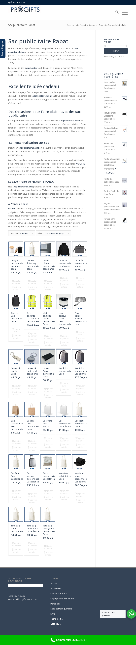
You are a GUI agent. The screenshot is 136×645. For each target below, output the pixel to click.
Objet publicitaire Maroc (62, 598)
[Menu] (123, 12)
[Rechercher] (115, 12)
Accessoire (55, 588)
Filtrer (116, 50)
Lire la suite (81, 279)
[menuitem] (115, 12)
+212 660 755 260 (16, 595)
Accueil (53, 583)
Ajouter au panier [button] (16, 282)
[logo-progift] (24, 12)
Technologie (56, 618)
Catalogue (55, 623)
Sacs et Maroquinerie (61, 608)
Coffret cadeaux (58, 593)
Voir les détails (17, 288)
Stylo (52, 613)
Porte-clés (55, 603)
